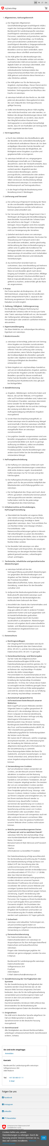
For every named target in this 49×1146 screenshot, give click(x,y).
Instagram (8, 1104)
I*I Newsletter (10, 1118)
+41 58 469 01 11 (16, 1077)
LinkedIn (7, 1111)
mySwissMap (10, 8)
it (43, 2)
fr (39, 2)
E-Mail (11, 1081)
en (46, 2)
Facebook (8, 1097)
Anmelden (9, 1053)
